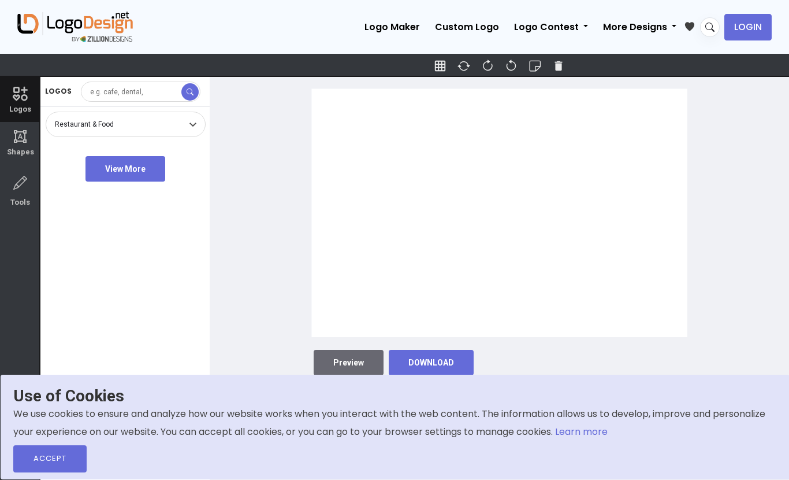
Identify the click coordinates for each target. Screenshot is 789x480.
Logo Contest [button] (547, 27)
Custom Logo (467, 27)
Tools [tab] (20, 202)
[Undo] (487, 66)
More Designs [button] (636, 27)
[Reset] (464, 66)
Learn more (581, 431)
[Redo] (511, 66)
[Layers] (535, 66)
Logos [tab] (20, 109)
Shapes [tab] (20, 143)
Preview (348, 362)
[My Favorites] (692, 24)
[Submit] (190, 92)
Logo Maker (392, 27)
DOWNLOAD (431, 362)
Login (748, 27)
